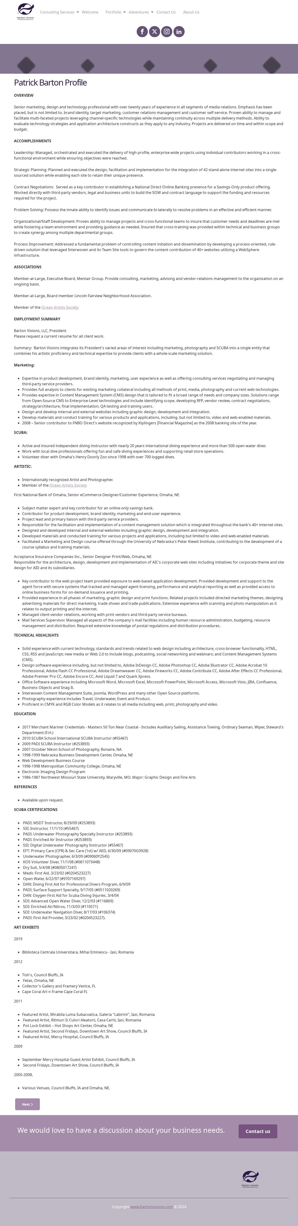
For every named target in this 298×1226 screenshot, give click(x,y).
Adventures (139, 12)
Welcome (90, 12)
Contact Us (166, 12)
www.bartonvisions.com (151, 1206)
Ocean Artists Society (60, 307)
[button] (287, 1215)
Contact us (258, 1131)
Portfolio (113, 12)
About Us (191, 12)
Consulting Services (57, 12)
